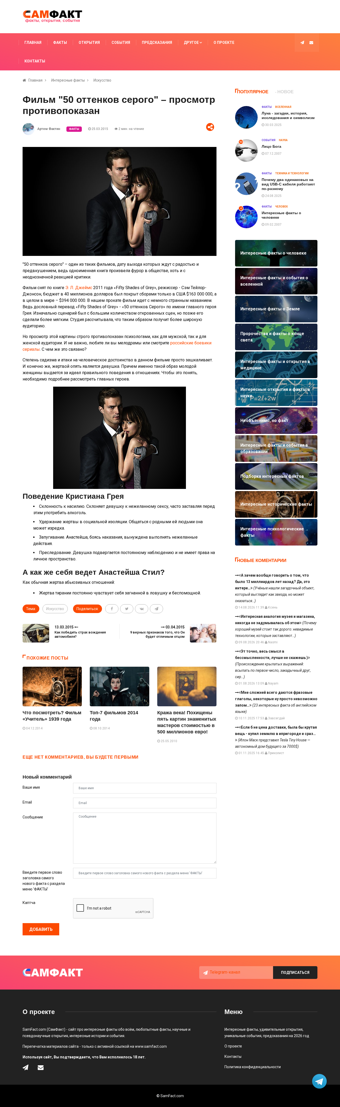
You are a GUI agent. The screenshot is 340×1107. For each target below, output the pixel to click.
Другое (191, 42)
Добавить (41, 929)
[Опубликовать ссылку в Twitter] (126, 608)
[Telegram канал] (302, 42)
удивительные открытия (281, 1029)
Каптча (29, 903)
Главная (32, 42)
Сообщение (33, 817)
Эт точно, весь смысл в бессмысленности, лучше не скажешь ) (273, 664)
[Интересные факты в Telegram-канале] (320, 1082)
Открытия (89, 42)
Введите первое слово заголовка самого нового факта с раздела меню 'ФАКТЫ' (44, 880)
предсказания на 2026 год (286, 1036)
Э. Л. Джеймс (78, 287)
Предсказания (157, 42)
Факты (60, 42)
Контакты (34, 61)
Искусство (102, 80)
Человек (281, 206)
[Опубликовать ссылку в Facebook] (111, 608)
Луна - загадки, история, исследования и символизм (288, 115)
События (121, 42)
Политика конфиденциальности (252, 1067)
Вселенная (283, 106)
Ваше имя (31, 787)
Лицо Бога (271, 146)
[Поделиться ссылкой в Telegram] (156, 608)
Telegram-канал (225, 972)
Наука (283, 140)
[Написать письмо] (311, 42)
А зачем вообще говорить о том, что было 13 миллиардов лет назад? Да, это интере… (274, 588)
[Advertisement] (216, 17)
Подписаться (295, 972)
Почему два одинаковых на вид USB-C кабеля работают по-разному (288, 184)
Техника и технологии (292, 173)
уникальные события (242, 1036)
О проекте (224, 42)
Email (27, 802)
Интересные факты (68, 80)
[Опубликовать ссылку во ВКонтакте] (141, 608)
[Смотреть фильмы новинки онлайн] (119, 438)
